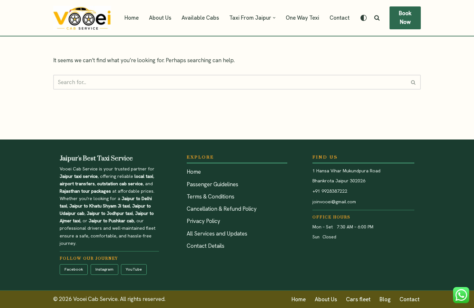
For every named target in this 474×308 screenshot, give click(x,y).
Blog (385, 299)
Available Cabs (200, 17)
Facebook (73, 269)
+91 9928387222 (329, 191)
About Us (160, 17)
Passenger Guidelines (212, 184)
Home (131, 17)
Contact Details (205, 245)
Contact (340, 17)
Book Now (405, 17)
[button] (274, 17)
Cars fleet (358, 299)
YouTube (134, 269)
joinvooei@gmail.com (334, 202)
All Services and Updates (217, 233)
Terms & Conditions (210, 196)
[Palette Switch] (363, 18)
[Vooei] (82, 18)
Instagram (104, 269)
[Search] (377, 18)
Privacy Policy (203, 221)
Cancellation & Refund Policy (222, 208)
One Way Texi (302, 17)
